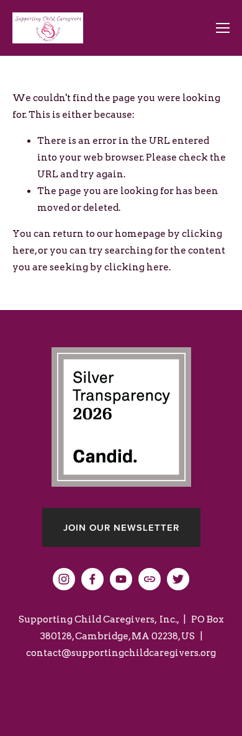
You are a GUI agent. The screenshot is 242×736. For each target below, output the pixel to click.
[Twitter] (178, 579)
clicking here (136, 267)
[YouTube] (121, 579)
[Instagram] (64, 579)
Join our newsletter (121, 527)
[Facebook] (92, 579)
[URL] (149, 579)
